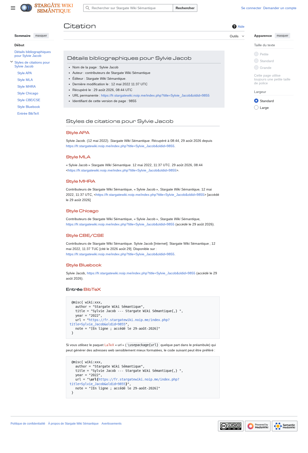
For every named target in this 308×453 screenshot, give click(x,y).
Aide (241, 26)
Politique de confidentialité (28, 423)
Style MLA (78, 157)
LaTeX (109, 345)
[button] (13, 8)
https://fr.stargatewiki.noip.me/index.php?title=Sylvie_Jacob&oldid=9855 (155, 95)
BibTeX (92, 290)
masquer (41, 35)
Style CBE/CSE (85, 236)
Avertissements (112, 423)
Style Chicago (82, 211)
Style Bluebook (83, 265)
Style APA (77, 133)
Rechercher (185, 8)
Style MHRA (80, 181)
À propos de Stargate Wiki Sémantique (73, 423)
